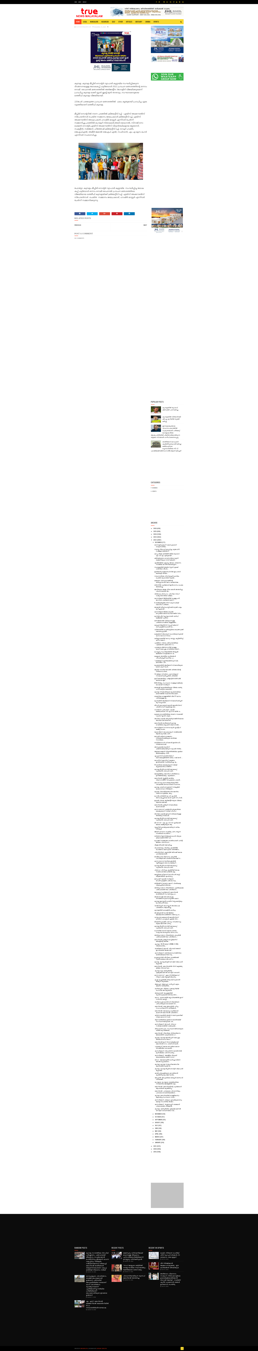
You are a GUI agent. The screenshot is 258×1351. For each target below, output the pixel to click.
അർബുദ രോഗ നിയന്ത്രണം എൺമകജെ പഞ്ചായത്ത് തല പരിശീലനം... (169, 888)
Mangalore (94, 22)
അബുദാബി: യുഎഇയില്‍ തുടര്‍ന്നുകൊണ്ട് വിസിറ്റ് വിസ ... (166, 994)
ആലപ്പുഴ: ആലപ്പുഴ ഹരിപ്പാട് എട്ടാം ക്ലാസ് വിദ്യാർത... (166, 985)
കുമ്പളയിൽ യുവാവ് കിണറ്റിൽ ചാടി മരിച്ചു (170, 408)
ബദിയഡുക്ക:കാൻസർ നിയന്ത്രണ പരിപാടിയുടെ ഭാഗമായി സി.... (166, 1003)
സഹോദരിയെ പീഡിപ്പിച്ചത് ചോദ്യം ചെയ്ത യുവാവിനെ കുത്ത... (166, 577)
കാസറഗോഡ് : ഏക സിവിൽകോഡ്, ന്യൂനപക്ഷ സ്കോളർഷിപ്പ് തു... (167, 976)
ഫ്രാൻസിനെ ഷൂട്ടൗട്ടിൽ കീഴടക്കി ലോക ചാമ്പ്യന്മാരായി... (168, 853)
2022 (155, 540)
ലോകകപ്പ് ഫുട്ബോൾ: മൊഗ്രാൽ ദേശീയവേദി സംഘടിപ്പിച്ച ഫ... (166, 893)
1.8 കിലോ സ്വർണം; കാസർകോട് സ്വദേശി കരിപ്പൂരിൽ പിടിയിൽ (166, 675)
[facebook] (156, 2)
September (159, 1119)
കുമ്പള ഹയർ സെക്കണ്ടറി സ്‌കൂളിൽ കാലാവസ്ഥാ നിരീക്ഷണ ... (167, 788)
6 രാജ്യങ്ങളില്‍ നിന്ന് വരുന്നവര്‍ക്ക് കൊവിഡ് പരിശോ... (166, 603)
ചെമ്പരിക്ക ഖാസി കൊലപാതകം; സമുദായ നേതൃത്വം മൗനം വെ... (166, 931)
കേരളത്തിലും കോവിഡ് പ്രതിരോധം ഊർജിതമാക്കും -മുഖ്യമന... (167, 774)
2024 (155, 534)
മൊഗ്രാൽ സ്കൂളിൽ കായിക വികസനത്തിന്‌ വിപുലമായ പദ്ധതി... (167, 779)
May (156, 1131)
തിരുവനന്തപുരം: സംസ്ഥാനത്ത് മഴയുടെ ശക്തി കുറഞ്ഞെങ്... (168, 1029)
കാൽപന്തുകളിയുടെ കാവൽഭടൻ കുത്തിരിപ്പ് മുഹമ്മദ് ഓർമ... (166, 1074)
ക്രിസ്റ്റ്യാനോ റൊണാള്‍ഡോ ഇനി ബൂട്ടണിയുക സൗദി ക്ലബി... (166, 559)
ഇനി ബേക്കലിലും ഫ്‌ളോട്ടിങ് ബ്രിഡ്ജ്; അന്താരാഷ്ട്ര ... (167, 679)
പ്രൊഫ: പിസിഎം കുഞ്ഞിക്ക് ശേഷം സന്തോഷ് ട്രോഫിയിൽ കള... (166, 871)
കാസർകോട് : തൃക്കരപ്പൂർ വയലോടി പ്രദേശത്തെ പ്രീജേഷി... (167, 1105)
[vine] (174, 2)
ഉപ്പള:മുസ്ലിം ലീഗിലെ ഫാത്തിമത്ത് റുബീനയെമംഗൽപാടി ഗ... (166, 958)
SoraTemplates (84, 1348)
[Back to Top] (182, 1348)
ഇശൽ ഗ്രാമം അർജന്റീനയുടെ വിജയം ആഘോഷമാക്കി (168, 801)
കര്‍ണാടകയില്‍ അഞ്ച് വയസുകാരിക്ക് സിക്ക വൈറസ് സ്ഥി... (168, 1016)
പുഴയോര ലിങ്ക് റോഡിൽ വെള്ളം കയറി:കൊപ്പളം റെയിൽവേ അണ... (167, 648)
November (158, 1114)
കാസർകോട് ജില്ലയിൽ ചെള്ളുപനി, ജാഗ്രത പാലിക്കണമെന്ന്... (167, 599)
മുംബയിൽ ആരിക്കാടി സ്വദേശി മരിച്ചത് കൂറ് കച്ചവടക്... (168, 701)
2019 (155, 1152)
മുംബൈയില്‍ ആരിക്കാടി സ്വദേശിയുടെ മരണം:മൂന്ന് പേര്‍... (168, 666)
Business (154, 488)
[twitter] (159, 2)
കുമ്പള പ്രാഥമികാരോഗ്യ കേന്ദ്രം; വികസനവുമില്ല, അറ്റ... (166, 792)
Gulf (113, 22)
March (157, 1137)
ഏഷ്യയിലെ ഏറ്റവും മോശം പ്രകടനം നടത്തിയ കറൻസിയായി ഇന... (167, 563)
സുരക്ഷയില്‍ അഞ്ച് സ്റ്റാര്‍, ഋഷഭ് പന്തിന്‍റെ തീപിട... (166, 568)
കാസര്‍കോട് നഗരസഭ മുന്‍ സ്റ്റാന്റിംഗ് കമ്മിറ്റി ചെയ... (167, 728)
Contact (84, 2)
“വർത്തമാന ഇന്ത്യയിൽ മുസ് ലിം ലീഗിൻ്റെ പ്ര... (166, 661)
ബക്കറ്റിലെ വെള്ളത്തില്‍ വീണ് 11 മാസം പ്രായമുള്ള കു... (167, 697)
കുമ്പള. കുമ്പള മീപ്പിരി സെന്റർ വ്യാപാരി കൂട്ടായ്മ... (168, 1069)
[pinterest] (179, 2)
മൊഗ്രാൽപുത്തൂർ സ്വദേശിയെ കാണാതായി (165, 806)
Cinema (147, 22)
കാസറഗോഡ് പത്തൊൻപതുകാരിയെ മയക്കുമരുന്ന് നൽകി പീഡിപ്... (167, 810)
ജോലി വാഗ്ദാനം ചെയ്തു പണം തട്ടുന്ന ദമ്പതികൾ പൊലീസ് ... (167, 832)
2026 (155, 528)
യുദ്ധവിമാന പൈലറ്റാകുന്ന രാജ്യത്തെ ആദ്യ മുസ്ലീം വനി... (168, 733)
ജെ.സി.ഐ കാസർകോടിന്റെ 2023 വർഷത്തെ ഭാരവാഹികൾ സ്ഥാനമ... (167, 783)
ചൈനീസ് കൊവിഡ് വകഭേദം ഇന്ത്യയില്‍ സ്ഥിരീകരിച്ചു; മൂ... (165, 761)
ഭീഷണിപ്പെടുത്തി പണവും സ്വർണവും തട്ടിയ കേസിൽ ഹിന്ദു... (167, 922)
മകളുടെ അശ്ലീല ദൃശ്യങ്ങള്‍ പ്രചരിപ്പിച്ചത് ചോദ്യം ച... (165, 657)
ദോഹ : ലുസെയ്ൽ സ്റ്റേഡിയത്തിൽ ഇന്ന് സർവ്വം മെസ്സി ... (168, 998)
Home (75, 2)
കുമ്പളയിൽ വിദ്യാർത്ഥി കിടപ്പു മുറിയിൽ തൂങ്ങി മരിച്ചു (171, 419)
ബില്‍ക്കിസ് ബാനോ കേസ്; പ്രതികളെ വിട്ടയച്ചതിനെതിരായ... (167, 884)
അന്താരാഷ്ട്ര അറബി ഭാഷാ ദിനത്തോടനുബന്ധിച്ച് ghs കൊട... (167, 897)
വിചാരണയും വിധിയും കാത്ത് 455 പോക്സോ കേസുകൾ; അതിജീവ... (167, 848)
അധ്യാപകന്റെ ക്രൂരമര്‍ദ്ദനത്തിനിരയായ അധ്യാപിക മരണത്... (169, 719)
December (158, 542)
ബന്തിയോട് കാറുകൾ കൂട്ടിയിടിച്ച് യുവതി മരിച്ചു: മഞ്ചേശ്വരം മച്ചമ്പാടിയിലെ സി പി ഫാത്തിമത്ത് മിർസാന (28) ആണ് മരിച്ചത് (166, 446)
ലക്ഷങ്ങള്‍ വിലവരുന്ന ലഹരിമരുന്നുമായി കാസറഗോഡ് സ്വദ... (168, 635)
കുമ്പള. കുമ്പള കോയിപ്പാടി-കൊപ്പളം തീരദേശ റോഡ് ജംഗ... (167, 1038)
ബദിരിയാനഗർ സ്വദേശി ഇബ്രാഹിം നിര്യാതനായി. (167, 743)
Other (120, 22)
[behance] (170, 2)
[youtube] (176, 2)
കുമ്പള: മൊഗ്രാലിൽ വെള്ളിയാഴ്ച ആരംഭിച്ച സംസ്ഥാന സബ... (166, 1096)
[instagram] (164, 2)
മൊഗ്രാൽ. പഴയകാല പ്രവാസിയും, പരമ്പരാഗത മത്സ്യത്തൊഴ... (167, 1092)
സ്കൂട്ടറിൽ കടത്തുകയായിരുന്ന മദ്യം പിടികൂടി (167, 828)
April (157, 1134)
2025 (155, 531)
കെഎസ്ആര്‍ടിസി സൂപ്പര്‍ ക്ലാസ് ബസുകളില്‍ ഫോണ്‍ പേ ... (166, 626)
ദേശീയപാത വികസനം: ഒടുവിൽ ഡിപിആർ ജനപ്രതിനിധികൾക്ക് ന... (168, 857)
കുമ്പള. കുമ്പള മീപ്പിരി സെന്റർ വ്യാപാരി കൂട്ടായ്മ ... (168, 962)
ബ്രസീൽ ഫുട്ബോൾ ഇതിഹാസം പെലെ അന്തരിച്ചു (168, 586)
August (158, 1122)
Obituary (138, 22)
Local (85, 22)
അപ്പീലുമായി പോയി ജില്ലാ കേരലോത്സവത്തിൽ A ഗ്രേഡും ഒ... (167, 913)
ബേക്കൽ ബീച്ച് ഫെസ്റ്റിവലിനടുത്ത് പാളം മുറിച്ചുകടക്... (168, 608)
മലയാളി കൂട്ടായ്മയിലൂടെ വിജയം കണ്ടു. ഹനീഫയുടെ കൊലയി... (168, 688)
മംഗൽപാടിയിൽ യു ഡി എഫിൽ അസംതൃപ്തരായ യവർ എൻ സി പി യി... (168, 797)
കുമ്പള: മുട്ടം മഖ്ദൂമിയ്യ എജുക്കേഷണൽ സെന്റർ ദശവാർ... (167, 971)
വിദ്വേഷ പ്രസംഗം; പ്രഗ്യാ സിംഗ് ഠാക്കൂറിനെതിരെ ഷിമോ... (166, 595)
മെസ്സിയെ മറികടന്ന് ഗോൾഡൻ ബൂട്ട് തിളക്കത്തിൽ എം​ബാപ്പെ (167, 875)
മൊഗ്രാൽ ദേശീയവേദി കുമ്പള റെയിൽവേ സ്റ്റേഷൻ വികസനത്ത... (167, 724)
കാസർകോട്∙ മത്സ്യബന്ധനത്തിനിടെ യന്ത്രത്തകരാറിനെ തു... (167, 954)
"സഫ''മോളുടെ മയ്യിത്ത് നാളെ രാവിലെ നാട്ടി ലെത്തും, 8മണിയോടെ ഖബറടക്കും (134, 1268)
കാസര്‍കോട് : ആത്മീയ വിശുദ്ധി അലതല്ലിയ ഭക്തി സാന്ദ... (165, 1056)
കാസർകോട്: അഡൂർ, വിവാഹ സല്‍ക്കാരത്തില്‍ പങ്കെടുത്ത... (165, 1025)
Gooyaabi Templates (102, 1348)
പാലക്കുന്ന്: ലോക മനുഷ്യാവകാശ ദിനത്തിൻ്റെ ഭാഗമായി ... (166, 1047)
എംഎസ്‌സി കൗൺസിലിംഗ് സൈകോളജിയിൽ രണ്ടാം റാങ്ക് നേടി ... (168, 757)
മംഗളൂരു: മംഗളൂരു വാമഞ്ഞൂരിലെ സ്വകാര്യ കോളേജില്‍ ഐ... (166, 1083)
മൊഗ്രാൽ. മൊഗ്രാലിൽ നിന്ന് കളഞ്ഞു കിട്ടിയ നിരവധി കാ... (168, 967)
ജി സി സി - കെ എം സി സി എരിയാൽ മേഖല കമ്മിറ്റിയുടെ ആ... (167, 823)
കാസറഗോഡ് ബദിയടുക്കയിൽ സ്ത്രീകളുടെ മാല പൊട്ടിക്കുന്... (165, 862)
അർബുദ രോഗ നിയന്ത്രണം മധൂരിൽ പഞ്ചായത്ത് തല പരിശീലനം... (167, 936)
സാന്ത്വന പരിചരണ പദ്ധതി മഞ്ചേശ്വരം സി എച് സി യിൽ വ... (167, 710)
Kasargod (105, 22)
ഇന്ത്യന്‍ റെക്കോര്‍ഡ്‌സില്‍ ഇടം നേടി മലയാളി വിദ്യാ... (167, 572)
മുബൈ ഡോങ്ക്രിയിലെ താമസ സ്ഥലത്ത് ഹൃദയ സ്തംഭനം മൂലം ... (168, 715)
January (158, 1142)
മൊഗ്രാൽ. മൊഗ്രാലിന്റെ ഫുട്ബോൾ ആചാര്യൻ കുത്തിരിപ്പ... (168, 1087)
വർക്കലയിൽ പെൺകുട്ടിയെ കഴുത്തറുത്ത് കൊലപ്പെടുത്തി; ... (168, 630)
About (79, 2)
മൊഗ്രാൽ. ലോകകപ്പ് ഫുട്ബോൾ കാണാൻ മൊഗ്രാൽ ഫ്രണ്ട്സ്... (166, 1011)
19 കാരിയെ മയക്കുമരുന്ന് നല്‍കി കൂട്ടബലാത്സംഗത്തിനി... (165, 766)
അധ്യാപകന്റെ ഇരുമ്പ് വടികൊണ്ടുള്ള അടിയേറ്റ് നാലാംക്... (167, 814)
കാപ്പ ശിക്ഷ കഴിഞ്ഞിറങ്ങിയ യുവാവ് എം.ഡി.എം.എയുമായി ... (166, 554)
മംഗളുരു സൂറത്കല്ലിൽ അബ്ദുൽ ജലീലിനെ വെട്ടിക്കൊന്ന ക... (166, 652)
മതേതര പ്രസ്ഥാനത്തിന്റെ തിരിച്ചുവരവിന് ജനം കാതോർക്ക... (166, 581)
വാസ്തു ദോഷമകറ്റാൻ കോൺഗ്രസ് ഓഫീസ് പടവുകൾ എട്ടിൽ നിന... (166, 918)
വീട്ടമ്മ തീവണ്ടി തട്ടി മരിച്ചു (163, 845)
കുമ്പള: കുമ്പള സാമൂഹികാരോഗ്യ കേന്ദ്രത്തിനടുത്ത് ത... (166, 1065)
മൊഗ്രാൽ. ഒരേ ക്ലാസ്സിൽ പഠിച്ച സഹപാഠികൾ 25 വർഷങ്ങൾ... (166, 1007)
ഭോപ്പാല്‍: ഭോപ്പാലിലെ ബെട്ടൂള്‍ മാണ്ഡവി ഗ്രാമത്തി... (168, 1078)
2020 (155, 1149)
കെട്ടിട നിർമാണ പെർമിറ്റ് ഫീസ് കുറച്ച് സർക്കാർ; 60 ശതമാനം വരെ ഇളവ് (170, 1255)
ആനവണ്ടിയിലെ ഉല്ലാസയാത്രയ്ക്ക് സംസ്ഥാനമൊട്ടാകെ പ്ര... (167, 1020)
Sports (156, 22)
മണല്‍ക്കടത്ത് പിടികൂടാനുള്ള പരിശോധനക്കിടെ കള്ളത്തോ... (165, 621)
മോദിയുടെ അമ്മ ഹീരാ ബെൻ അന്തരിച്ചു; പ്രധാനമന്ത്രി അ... (168, 590)
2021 (155, 1146)
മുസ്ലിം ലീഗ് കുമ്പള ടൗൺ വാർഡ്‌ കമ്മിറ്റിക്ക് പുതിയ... (166, 617)
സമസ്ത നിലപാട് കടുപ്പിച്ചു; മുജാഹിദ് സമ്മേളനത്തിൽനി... (167, 550)
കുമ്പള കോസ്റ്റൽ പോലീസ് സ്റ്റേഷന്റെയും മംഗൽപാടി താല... (168, 902)
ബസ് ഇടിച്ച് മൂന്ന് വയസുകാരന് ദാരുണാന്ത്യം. (165, 546)
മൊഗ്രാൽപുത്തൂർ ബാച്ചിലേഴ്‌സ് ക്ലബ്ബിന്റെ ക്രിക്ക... (165, 940)
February (158, 1139)
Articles (129, 22)
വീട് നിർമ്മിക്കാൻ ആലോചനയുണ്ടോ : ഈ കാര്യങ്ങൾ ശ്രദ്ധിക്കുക (169, 1265)
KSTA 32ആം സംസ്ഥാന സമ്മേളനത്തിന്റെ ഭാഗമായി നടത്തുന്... (168, 684)
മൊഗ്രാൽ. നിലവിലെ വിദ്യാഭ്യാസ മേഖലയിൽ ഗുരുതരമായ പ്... (167, 1034)
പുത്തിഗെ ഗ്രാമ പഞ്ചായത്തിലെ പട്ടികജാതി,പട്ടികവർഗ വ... (166, 644)
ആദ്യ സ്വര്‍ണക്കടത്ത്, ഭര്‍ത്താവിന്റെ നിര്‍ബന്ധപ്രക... (167, 670)
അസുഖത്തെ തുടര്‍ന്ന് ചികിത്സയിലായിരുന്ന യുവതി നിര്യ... (168, 748)
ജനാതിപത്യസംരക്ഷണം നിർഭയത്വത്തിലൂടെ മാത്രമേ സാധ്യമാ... (165, 738)
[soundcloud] (182, 2)
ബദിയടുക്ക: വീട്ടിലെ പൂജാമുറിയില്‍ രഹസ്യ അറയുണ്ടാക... (166, 989)
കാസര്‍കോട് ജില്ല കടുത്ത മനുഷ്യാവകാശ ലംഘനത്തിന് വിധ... (168, 612)
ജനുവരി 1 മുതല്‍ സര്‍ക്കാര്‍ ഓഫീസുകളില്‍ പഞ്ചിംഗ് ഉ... (165, 880)
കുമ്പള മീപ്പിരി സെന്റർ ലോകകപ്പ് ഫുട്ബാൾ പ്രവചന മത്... (165, 770)
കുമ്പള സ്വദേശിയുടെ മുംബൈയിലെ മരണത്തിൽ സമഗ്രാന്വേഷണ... (167, 692)
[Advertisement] (174, 67)
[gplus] (167, 2)
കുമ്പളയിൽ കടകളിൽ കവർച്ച (164, 910)
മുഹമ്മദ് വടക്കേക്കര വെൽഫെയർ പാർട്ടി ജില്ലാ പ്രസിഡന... (168, 841)
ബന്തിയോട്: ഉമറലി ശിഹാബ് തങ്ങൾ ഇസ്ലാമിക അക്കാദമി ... (167, 949)
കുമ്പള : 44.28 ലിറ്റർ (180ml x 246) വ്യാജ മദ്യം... (166, 945)
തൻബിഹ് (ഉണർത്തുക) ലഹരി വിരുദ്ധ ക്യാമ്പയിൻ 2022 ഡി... (167, 837)
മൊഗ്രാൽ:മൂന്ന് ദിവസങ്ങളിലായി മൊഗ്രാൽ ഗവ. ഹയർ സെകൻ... (166, 1043)
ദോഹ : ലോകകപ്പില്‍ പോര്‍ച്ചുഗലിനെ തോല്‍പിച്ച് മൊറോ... (167, 1060)
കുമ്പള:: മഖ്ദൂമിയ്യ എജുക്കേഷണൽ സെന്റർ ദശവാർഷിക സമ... (167, 1109)
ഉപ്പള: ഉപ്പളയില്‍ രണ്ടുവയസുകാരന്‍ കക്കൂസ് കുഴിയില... (167, 980)
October (158, 1117)
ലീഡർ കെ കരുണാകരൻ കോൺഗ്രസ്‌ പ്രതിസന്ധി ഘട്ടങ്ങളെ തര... (168, 706)
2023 (155, 537)
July (156, 1125)
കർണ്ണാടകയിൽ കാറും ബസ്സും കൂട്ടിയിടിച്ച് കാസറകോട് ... (168, 639)
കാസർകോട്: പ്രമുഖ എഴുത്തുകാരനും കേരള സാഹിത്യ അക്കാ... (168, 1101)
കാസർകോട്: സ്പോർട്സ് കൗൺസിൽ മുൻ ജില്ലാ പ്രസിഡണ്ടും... (168, 1052)
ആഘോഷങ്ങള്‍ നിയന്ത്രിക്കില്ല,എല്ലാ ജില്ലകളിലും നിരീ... (168, 752)
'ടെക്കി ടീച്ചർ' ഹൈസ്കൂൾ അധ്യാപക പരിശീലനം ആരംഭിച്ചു (167, 906)
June (156, 1128)
